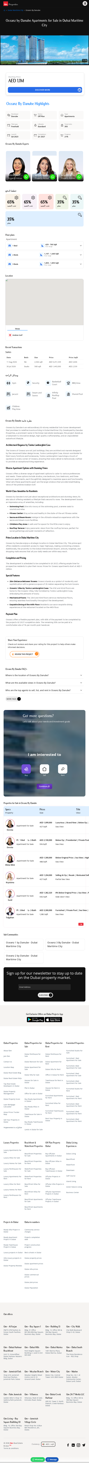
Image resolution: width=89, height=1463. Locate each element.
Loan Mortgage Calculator (9, 1106)
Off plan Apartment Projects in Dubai (52, 1193)
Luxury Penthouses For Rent (12, 1196)
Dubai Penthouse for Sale (33, 1055)
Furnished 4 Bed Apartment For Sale (73, 1082)
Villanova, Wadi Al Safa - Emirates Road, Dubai (34, 1397)
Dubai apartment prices (34, 1264)
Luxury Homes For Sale (12, 1163)
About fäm (8, 1051)
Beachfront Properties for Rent (33, 1162)
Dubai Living (71, 1154)
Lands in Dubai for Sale (34, 1130)
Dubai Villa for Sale (32, 1075)
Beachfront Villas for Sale (32, 1185)
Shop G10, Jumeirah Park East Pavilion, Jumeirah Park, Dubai (12, 1375)
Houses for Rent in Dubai (52, 1089)
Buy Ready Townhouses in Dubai (34, 1123)
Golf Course (70, 1176)
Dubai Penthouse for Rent (53, 1055)
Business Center (72, 1192)
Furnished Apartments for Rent (54, 1097)
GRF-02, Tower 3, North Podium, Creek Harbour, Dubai (54, 1400)
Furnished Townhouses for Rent (54, 1112)
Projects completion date (32, 1238)
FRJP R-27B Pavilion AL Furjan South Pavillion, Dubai (12, 1330)
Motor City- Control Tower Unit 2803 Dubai (54, 1374)
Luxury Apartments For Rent (12, 1177)
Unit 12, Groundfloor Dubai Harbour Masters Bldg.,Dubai (13, 1353)
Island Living (71, 1181)
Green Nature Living (74, 1187)
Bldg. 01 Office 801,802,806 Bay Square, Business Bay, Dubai (34, 1330)
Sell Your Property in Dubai (11, 1121)
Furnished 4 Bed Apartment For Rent (74, 1120)
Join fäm (7, 1056)
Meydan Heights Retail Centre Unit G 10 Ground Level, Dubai (34, 1375)
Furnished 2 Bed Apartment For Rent (74, 1105)
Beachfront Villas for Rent (32, 1193)
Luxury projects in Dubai (13, 1253)
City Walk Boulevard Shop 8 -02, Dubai (74, 1329)
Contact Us (8, 1062)
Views (17, 329)
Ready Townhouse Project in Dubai (11, 1246)
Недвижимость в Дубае (13, 1127)
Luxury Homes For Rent (13, 1190)
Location (9, 276)
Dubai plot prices (31, 1282)
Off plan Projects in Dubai (52, 1177)
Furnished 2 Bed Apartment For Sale (73, 1067)
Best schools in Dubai (33, 1253)
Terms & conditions (11, 1448)
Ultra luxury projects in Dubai (12, 1259)
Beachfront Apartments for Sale (34, 1200)
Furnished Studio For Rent (74, 1090)
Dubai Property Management (9, 1092)
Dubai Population (31, 1288)
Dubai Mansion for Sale (34, 1062)
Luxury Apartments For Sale (12, 1151)
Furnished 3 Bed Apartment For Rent (74, 1113)
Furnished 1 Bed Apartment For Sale (73, 1059)
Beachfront (70, 1159)
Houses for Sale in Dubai (32, 1081)
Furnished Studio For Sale (74, 1052)
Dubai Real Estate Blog (12, 1073)
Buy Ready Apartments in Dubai (33, 1100)
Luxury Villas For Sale (12, 1158)
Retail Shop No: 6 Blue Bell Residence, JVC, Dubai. (33, 1424)
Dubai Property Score (12, 1099)
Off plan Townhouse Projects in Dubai (53, 1200)
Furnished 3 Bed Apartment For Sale (73, 1074)
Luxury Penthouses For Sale (12, 1170)
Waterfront (70, 1165)
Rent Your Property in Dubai (53, 1119)
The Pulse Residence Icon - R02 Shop (74, 1351)
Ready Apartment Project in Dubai (10, 1238)
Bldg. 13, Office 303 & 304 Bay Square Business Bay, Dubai (53, 1330)
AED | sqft (49, 1444)
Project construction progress (32, 1246)
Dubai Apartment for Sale (33, 1068)
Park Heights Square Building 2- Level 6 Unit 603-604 (34, 1351)
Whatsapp (39, 1459)
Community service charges (32, 1231)
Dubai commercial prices (32, 1276)
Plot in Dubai (30, 1088)
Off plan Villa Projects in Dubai (54, 1185)
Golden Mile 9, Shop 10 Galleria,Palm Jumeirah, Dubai (13, 1398)
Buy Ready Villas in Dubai (32, 1108)
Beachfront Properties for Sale (33, 1155)
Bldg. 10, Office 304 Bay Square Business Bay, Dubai (13, 1424)
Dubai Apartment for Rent (53, 1063)
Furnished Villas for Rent (52, 1104)
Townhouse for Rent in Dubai (54, 1081)
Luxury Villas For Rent (12, 1184)
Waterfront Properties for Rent (33, 1177)
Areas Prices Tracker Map (11, 1113)
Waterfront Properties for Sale (33, 1170)
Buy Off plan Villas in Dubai (53, 1162)
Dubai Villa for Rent (52, 1069)
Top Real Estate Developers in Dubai (11, 1085)
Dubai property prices (33, 1258)
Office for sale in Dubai (33, 1094)
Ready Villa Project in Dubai (12, 1231)
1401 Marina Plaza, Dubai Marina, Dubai (53, 1350)
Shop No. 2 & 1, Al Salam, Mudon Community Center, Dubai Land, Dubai (73, 1376)
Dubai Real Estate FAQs (13, 1078)
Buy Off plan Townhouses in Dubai (53, 1170)
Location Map (9, 1067)
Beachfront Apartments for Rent (34, 1208)
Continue (43, 786)
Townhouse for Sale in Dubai (33, 1115)
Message (53, 1459)
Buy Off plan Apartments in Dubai (53, 1155)
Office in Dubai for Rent (54, 1075)
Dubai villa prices (31, 1269)
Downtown (70, 1170)
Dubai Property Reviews (13, 1266)
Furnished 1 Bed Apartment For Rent (74, 1097)
